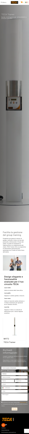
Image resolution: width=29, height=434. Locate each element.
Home (3, 428)
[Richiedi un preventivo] (21, 2)
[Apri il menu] (1, 2)
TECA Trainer (9, 342)
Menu (4, 2)
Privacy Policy (23, 402)
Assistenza (5, 430)
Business (11, 371)
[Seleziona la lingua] (26, 2)
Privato (5, 371)
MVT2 (6, 339)
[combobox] (3, 387)
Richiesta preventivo (8, 432)
